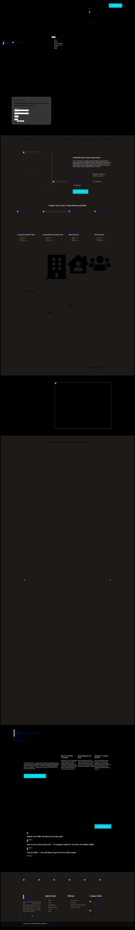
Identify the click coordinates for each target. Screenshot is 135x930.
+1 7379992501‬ (97, 901)
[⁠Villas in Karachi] (74, 177)
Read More (29, 839)
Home (56, 40)
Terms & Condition (75, 907)
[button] (110, 10)
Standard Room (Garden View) (27, 234)
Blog (55, 48)
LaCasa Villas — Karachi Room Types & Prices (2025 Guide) (51, 852)
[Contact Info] (90, 9)
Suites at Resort (79, 174)
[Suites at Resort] (74, 172)
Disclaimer (73, 902)
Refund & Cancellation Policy (78, 905)
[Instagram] (24, 916)
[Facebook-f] (28, 916)
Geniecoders (50, 923)
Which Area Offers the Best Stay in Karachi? (45, 836)
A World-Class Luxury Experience (86, 158)
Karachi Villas (58, 45)
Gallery (56, 46)
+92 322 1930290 (97, 910)
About (56, 41)
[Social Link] (89, 83)
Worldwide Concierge (108, 139)
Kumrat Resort (58, 43)
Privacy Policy (74, 900)
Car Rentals (47, 139)
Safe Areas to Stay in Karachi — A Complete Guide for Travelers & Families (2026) (60, 844)
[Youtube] (32, 916)
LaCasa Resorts (28, 903)
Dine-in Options (88, 139)
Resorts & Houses (52, 907)
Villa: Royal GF (48, 234)
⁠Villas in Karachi (79, 180)
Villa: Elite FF (99, 234)
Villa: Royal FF (74, 234)
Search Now (20, 121)
